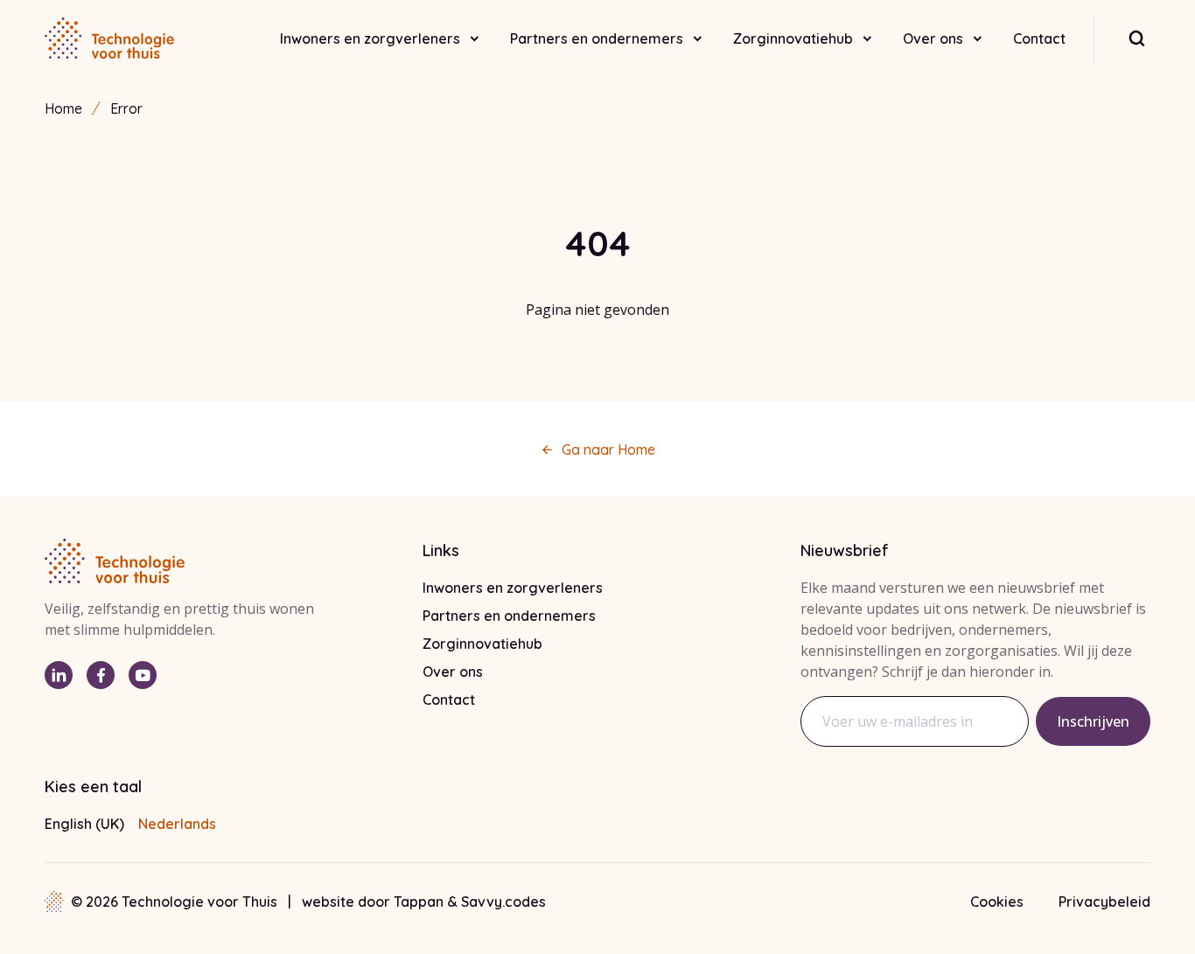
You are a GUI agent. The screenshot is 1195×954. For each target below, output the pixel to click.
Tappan (420, 901)
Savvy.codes (503, 901)
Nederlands (177, 823)
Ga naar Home (608, 449)
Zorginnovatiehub (793, 38)
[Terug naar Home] (109, 38)
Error (126, 108)
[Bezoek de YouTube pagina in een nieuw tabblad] (143, 675)
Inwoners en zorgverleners (370, 38)
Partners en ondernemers (596, 38)
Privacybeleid (1104, 901)
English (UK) (84, 823)
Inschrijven (1093, 721)
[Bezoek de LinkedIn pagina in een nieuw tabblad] (59, 675)
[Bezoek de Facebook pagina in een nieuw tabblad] (101, 675)
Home (63, 108)
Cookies (997, 901)
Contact (1039, 38)
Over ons (933, 38)
